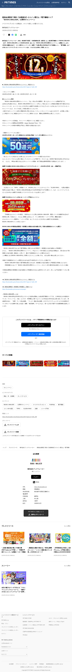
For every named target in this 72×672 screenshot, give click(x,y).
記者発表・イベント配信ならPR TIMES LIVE (34, 625)
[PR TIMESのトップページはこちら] (10, 2)
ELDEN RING (28, 408)
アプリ (24, 6)
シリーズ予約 (45, 408)
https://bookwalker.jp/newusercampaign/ (14, 289)
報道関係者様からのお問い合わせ (54, 664)
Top (3, 6)
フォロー (36, 477)
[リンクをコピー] (24, 34)
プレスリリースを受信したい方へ (10, 627)
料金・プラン (5, 623)
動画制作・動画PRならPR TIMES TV (32, 621)
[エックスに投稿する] (9, 34)
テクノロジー (10, 6)
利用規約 (41, 664)
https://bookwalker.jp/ (40, 487)
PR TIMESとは (5, 620)
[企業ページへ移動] (36, 462)
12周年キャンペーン (24, 404)
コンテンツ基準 (33, 664)
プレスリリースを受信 (43, 2)
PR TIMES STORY (27, 618)
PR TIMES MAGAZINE (28, 628)
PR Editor (25, 635)
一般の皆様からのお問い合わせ (44, 667)
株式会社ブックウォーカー (27, 447)
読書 (36, 408)
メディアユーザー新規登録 (36, 334)
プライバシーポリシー (21, 664)
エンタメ (31, 6)
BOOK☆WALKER (9, 404)
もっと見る (67, 526)
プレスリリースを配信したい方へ (10, 630)
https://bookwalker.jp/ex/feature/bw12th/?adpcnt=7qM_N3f (19, 87)
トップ (4, 447)
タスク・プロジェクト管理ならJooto (58, 618)
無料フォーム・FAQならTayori (56, 621)
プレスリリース (13, 447)
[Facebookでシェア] (12, 34)
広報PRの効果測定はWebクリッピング (32, 631)
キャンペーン (8, 387)
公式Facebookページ (7, 643)
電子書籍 (60, 404)
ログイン (63, 2)
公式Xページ (5, 651)
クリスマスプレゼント (39, 404)
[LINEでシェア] (15, 34)
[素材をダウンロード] (21, 34)
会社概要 (11, 664)
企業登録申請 (55, 2)
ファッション (49, 6)
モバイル (18, 6)
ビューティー (39, 6)
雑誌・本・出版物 (9, 396)
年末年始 (52, 404)
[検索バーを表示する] (69, 2)
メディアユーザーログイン (36, 325)
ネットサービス (22, 396)
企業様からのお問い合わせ (27, 667)
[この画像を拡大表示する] (8, 363)
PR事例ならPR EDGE (54, 625)
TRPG (18, 408)
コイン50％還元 (8, 408)
